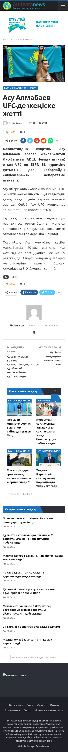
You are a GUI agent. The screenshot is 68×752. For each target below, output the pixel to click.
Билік (30, 705)
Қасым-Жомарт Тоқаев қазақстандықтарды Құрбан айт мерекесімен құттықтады (23, 366)
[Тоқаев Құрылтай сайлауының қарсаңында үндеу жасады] (48, 457)
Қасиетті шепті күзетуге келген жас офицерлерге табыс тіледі (29, 591)
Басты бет (16, 705)
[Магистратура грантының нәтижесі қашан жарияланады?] (19, 457)
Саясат (42, 705)
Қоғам (54, 705)
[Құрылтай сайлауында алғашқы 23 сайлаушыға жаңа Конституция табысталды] (48, 407)
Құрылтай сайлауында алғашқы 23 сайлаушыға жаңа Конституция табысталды (28, 538)
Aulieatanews (43, 746)
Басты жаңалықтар (15, 88)
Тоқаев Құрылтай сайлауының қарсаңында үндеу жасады (25, 574)
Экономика (12, 710)
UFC (14, 277)
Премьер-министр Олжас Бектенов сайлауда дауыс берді (28, 520)
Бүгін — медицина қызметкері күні (52, 358)
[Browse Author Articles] (34, 312)
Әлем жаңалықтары (49, 710)
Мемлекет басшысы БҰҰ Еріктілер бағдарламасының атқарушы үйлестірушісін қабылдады (27, 609)
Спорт (32, 88)
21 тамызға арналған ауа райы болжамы (32, 626)
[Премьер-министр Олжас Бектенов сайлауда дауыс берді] (19, 407)
